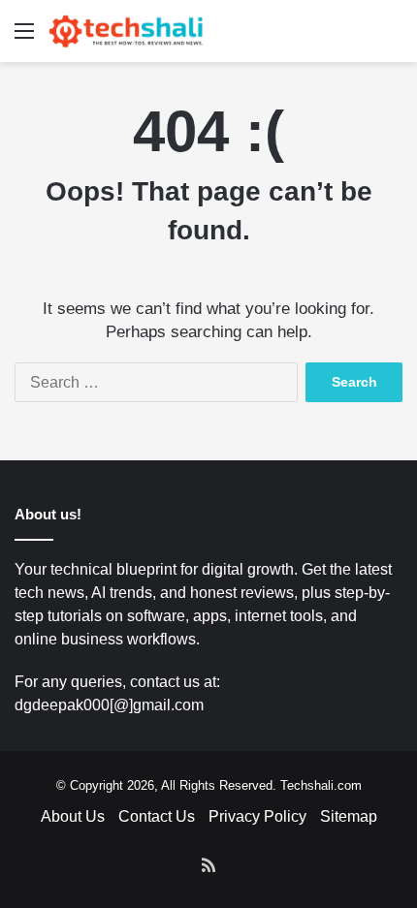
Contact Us (156, 816)
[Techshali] (126, 31)
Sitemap (348, 816)
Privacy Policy (257, 816)
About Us (73, 816)
